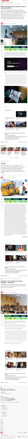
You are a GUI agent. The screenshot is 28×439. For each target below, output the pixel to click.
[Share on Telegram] (2, 54)
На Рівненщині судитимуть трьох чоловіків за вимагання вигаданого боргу (16, 136)
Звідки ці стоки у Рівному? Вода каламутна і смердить (4, 153)
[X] (23, 432)
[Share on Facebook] (2, 49)
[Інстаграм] (25, 432)
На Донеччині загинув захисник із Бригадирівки (12, 379)
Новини (2, 279)
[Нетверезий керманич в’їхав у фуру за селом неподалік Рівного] (24, 149)
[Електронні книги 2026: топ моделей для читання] (17, 149)
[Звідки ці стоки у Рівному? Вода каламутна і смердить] (4, 149)
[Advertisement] (16, 79)
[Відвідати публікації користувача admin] (2, 23)
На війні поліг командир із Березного (10, 135)
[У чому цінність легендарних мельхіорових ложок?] (11, 149)
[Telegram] (26, 432)
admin (4, 23)
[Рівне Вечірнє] (6, 1)
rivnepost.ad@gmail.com (9, 400)
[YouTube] (24, 432)
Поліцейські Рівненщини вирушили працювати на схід (13, 271)
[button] (1, 1)
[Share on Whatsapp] (2, 53)
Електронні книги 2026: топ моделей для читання (17, 153)
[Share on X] (2, 51)
